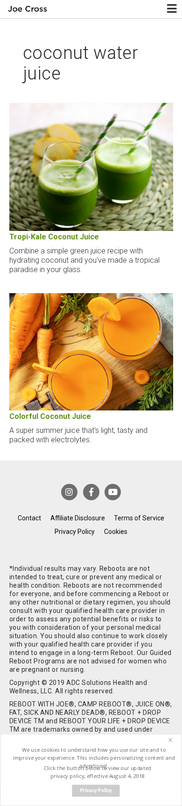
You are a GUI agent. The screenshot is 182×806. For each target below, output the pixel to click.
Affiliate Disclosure (77, 518)
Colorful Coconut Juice (50, 416)
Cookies (115, 531)
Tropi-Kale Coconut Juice (54, 236)
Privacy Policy (75, 531)
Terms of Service (139, 518)
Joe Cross (27, 9)
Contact (29, 518)
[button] (93, 758)
